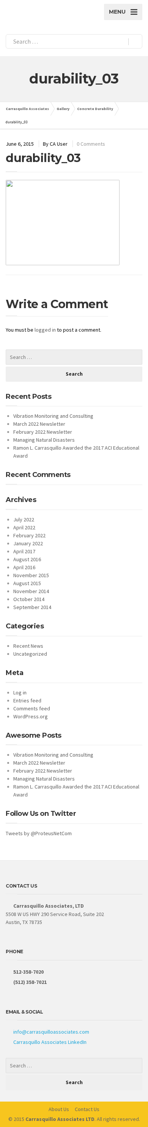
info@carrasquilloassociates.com (51, 1031)
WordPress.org (30, 716)
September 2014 (32, 607)
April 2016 (24, 567)
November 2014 (31, 591)
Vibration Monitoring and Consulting (53, 415)
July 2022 (23, 519)
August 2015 (27, 583)
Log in (20, 692)
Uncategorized (30, 653)
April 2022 (24, 527)
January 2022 (28, 543)
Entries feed (27, 700)
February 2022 (29, 535)
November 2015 (31, 575)
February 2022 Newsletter (42, 431)
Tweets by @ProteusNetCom (39, 833)
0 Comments (91, 143)
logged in (45, 329)
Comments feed (31, 708)
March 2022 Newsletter (39, 423)
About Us (59, 1109)
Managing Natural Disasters (44, 439)
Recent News (28, 645)
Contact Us (87, 1109)
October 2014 (28, 599)
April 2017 (24, 551)
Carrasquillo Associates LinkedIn (50, 1042)
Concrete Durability (95, 108)
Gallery (63, 108)
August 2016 (27, 559)
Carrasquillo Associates (27, 108)
